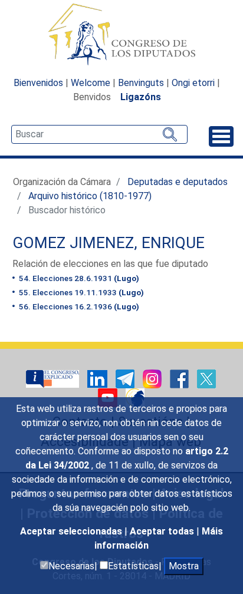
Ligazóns (140, 97)
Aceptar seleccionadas (72, 531)
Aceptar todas (163, 531)
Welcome (90, 82)
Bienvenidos (38, 82)
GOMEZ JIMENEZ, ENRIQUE (108, 243)
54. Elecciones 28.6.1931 (78, 278)
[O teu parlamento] (53, 378)
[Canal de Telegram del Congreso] (126, 378)
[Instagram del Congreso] (153, 378)
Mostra (184, 566)
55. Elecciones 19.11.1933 (80, 292)
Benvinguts (141, 82)
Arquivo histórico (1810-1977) (90, 196)
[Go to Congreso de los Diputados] (121, 34)
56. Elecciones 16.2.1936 (78, 306)
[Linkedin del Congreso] (98, 378)
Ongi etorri (193, 82)
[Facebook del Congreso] (180, 378)
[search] (99, 134)
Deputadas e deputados (177, 181)
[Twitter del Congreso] (206, 378)
